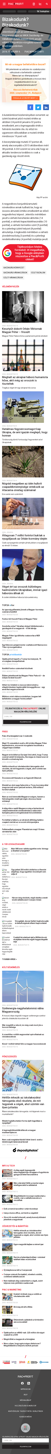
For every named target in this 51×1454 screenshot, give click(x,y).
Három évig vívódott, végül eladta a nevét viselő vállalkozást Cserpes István (30, 899)
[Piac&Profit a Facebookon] (22, 1383)
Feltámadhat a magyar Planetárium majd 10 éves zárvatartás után (23, 830)
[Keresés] (47, 4)
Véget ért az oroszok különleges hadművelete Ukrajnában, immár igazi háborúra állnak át (24, 590)
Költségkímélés (11, 967)
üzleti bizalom (38, 273)
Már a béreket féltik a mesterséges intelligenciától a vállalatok (29, 1184)
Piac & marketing (11, 1289)
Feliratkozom (25, 722)
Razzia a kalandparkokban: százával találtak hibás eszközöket (29, 1258)
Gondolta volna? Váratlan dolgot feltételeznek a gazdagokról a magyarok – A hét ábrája (23, 627)
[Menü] (4, 4)
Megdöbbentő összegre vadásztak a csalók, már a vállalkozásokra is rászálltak (29, 1198)
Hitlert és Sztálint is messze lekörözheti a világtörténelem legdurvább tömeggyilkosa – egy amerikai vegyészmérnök (23, 687)
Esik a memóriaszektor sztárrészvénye (21, 1209)
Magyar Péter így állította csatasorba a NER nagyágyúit (21, 637)
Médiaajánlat (25, 1400)
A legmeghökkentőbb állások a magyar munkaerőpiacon (19, 1131)
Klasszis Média (25, 1417)
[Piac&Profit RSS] (28, 1383)
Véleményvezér (10, 286)
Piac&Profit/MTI (34, 51)
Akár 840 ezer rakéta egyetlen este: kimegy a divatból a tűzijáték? (29, 850)
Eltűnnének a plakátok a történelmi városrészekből (29, 1321)
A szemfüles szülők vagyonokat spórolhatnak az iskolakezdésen (23, 1035)
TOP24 (8, 605)
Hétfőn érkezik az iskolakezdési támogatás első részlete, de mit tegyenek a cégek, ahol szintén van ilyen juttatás (24, 768)
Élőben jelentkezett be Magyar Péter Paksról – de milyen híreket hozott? (23, 677)
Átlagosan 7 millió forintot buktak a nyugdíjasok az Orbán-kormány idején (25, 537)
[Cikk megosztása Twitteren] (38, 107)
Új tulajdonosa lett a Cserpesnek (18, 1270)
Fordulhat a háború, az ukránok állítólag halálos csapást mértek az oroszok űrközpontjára (23, 821)
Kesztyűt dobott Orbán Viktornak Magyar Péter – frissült (22, 330)
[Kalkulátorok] (34, 4)
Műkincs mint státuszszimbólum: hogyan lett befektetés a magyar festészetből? (21, 697)
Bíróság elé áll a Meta (23, 1307)
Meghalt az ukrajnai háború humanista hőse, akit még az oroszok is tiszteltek (25, 380)
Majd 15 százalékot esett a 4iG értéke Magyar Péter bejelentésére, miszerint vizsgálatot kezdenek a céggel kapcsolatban (24, 745)
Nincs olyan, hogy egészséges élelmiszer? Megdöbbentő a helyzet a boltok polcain (22, 1344)
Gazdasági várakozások (15, 273)
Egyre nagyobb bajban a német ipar (29, 1244)
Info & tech (8, 1165)
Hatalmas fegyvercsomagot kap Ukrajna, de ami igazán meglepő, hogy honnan (24, 432)
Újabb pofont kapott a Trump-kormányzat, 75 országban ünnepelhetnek (21, 660)
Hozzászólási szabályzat (25, 1406)
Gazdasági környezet (13, 268)
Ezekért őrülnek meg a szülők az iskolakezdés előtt (28, 1295)
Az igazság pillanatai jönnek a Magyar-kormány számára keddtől (22, 611)
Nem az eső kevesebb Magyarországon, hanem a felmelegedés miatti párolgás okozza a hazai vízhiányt (23, 799)
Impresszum (25, 1389)
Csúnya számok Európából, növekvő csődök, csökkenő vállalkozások (23, 1275)
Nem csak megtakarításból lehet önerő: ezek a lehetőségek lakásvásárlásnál (22, 1141)
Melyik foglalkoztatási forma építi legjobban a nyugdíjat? (22, 1122)
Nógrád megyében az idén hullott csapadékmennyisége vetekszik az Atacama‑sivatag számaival (23, 487)
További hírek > (9, 959)
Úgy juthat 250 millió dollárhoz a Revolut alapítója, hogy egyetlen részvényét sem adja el (28, 872)
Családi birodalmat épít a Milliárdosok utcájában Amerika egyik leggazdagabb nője (30, 939)
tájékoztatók (26, 1411)
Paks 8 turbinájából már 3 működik (17, 736)
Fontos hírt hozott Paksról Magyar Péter (20, 619)
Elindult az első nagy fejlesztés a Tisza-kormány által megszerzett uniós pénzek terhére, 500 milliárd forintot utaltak (25, 787)
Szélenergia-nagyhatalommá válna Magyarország (23, 1010)
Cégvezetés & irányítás (15, 1226)
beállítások (38, 1411)
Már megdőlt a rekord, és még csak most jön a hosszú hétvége (22, 1026)
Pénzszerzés (9, 1056)
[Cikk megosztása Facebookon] (30, 107)
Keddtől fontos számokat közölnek (17, 668)
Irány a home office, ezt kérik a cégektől (21, 1213)
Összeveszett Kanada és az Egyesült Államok (22, 778)
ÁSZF (25, 1395)
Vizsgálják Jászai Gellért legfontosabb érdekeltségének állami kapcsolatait (32, 922)
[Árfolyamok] (40, 4)
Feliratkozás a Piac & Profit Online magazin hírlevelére (25, 1437)
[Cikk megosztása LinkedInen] (46, 107)
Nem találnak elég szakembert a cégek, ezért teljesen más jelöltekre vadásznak (23, 1282)
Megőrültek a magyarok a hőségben (19, 1339)
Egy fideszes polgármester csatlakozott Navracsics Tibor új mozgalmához (24, 646)
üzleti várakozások (13, 278)
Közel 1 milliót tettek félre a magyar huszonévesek (24, 1044)
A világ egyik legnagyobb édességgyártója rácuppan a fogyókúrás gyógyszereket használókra (31, 1172)
